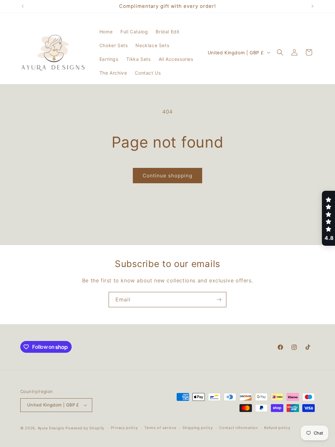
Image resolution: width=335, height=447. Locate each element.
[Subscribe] (219, 299)
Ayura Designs (51, 428)
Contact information (238, 427)
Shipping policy (198, 427)
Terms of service (160, 427)
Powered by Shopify (84, 428)
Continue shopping (167, 175)
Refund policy (277, 427)
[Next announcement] (312, 6)
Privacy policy (124, 427)
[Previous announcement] (22, 6)
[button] (280, 52)
